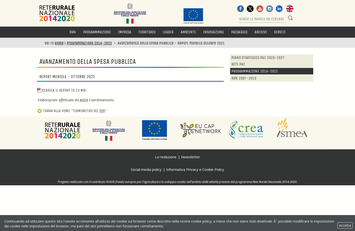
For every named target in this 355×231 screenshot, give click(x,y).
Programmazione (97, 32)
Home (59, 43)
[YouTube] (260, 9)
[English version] (290, 9)
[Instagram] (269, 9)
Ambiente (188, 32)
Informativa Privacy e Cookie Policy (195, 169)
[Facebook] (240, 9)
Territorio (147, 32)
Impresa (124, 32)
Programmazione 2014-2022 (89, 43)
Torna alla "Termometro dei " (74, 110)
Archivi (261, 32)
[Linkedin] (279, 9)
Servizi (279, 32)
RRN (73, 32)
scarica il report (64, 90)
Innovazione (213, 32)
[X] (250, 9)
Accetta (345, 225)
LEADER (168, 32)
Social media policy (146, 169)
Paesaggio (239, 32)
